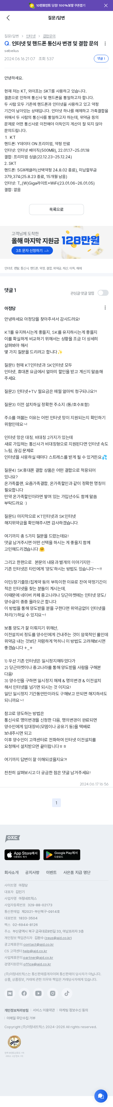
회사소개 (11, 872)
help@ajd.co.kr (35, 951)
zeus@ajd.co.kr (58, 938)
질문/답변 (11, 36)
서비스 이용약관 (44, 1010)
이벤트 (51, 872)
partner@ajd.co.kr (38, 958)
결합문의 (49, 36)
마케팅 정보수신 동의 (73, 1010)
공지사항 (32, 872)
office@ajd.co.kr (37, 964)
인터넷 (31, 36)
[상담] (101, 1096)
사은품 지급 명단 (77, 872)
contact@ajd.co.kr (38, 944)
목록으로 (56, 209)
